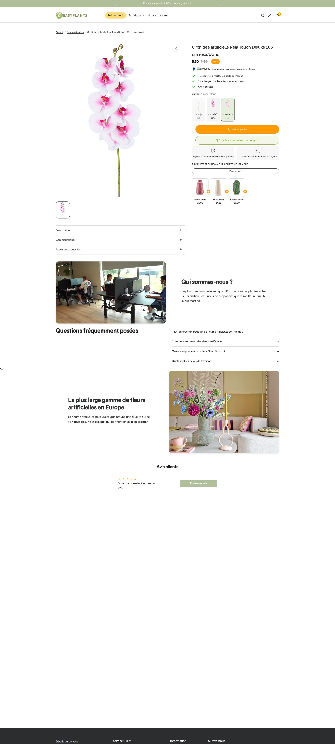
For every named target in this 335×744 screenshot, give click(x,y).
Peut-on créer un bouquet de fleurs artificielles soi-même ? (207, 331)
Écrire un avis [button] (198, 483)
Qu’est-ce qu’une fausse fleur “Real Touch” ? (198, 351)
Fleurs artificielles (75, 32)
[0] (276, 15)
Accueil (59, 32)
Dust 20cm (218, 199)
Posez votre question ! (69, 249)
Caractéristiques (66, 240)
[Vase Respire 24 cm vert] (236, 187)
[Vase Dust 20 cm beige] (218, 187)
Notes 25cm (200, 199)
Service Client (122, 740)
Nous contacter (158, 15)
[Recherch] (262, 15)
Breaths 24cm (237, 199)
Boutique (135, 15)
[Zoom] (175, 48)
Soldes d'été (115, 15)
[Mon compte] (269, 15)
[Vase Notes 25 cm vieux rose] (200, 187)
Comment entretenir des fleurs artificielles (197, 341)
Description (63, 230)
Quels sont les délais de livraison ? (192, 361)
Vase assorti (235, 171)
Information (178, 740)
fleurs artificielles (192, 296)
